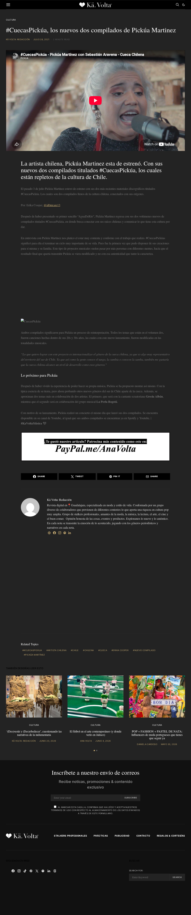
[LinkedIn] (48, 870)
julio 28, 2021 (41, 39)
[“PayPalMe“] (95, 446)
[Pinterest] (31, 870)
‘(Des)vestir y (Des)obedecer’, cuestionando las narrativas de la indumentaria (34, 733)
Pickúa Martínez (35, 654)
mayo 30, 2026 (169, 744)
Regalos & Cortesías (171, 835)
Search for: (136, 870)
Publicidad (122, 835)
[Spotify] (43, 870)
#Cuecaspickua (33, 650)
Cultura (11, 19)
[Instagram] (19, 870)
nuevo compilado (145, 650)
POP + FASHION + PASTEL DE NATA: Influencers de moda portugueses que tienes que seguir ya (157, 734)
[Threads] (54, 870)
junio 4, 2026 (103, 741)
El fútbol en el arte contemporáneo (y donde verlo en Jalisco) (95, 733)
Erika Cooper (121, 650)
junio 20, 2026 (47, 741)
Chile (75, 650)
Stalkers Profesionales (70, 835)
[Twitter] (37, 870)
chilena (89, 650)
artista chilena (57, 650)
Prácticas (101, 835)
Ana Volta (86, 741)
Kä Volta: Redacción (18, 39)
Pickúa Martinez (84, 163)
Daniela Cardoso (147, 744)
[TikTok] (25, 870)
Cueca (103, 650)
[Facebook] (13, 870)
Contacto (143, 835)
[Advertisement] (95, 288)
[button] (183, 4)
